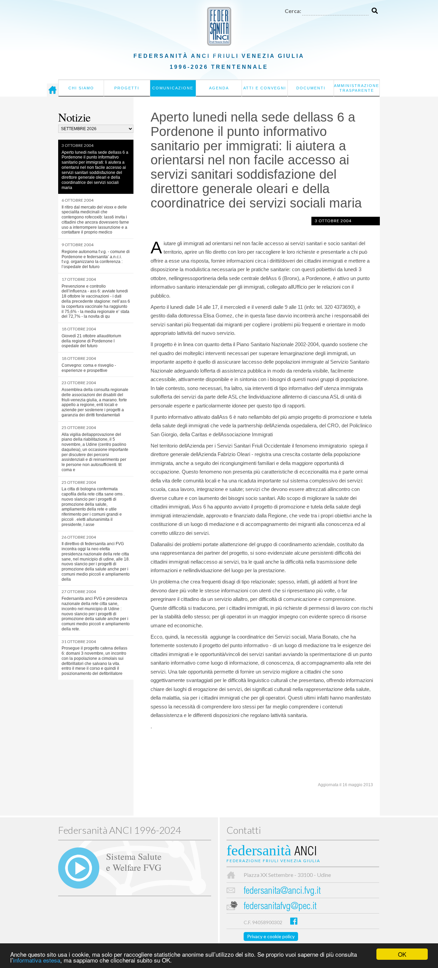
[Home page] (52, 90)
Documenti (310, 88)
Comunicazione (172, 88)
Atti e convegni (264, 88)
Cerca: (293, 11)
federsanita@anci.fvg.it (282, 891)
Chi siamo (81, 88)
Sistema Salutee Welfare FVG (134, 861)
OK (402, 954)
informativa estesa (36, 960)
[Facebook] (293, 921)
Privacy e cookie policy (271, 936)
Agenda (219, 88)
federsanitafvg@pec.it (280, 907)
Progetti (126, 88)
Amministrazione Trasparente (356, 88)
